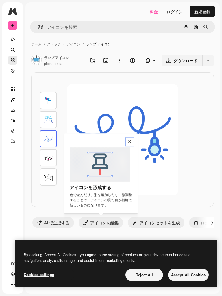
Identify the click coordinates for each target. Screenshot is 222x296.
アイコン (73, 43)
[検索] (12, 49)
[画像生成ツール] (12, 110)
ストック (54, 43)
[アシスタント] (12, 141)
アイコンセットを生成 (159, 222)
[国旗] (48, 100)
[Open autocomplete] (38, 27)
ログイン (174, 11)
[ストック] (12, 60)
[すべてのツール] (12, 89)
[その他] (12, 284)
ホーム (36, 43)
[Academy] (12, 274)
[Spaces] (12, 99)
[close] (129, 142)
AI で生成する (56, 222)
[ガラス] (48, 119)
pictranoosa (53, 63)
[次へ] (212, 222)
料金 (154, 11)
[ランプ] (48, 138)
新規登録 (202, 11)
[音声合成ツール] (12, 131)
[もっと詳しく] (12, 70)
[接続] (12, 263)
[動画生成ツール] (12, 120)
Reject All (144, 275)
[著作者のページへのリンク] (36, 60)
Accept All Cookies (188, 275)
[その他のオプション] (119, 60)
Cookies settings (39, 274)
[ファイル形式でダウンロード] (151, 60)
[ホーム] (12, 39)
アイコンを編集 (104, 222)
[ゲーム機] (48, 177)
